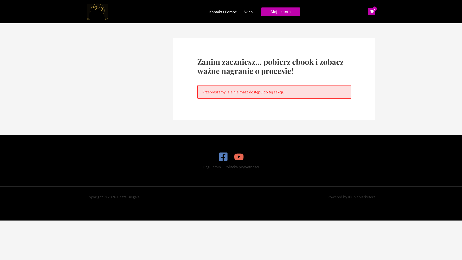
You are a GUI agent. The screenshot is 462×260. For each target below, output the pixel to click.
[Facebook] (223, 157)
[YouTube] (239, 157)
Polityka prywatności (242, 166)
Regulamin (212, 166)
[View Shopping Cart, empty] (371, 11)
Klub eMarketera (361, 197)
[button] (280, 11)
